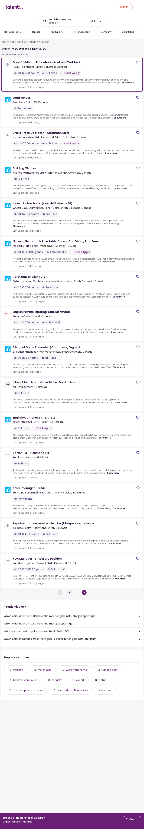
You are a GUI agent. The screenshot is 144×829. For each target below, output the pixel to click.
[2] (84, 592)
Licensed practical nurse (28, 690)
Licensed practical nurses (72, 690)
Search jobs (7, 42)
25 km (94, 21)
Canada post (109, 670)
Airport (80, 680)
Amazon (18, 670)
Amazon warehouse (25, 680)
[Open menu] (138, 7)
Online (102, 680)
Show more (128, 82)
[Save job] (138, 62)
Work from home (76, 670)
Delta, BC (22, 42)
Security (57, 680)
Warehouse (44, 670)
